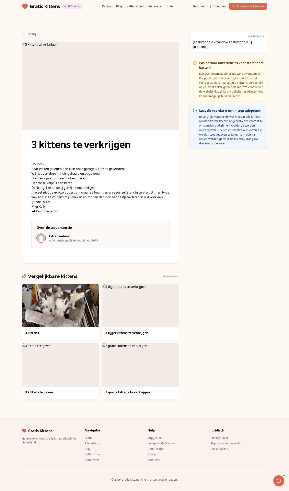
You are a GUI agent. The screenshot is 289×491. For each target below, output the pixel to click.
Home (88, 438)
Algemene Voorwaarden (226, 443)
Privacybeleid (219, 438)
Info (170, 6)
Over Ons (154, 460)
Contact (153, 454)
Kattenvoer (155, 6)
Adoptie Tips (156, 449)
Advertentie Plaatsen (250, 6)
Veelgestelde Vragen (161, 443)
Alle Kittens (92, 443)
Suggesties (155, 438)
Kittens (106, 6)
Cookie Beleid (219, 449)
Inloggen (220, 6)
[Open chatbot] (278, 480)
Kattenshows (135, 6)
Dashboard (200, 6)
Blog (119, 6)
